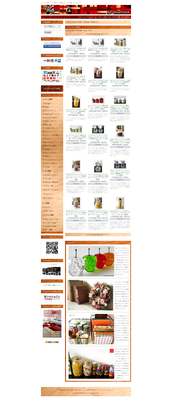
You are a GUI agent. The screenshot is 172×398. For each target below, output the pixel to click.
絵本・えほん (47, 211)
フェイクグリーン (49, 110)
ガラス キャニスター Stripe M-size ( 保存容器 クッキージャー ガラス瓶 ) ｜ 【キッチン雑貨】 (76, 78)
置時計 (45, 107)
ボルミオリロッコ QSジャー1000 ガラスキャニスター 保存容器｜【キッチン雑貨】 (120, 82)
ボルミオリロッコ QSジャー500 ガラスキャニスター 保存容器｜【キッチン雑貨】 (98, 82)
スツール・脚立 (48, 163)
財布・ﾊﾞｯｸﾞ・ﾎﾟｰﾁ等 (50, 219)
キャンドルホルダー (49, 153)
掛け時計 (46, 103)
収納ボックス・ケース (50, 114)
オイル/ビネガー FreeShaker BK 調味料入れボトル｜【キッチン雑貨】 (98, 50)
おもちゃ (46, 207)
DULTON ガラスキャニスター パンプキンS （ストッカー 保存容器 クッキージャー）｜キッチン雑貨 (76, 176)
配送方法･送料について (93, 390)
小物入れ (46, 139)
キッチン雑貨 (77, 22)
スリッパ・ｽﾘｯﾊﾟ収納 (50, 135)
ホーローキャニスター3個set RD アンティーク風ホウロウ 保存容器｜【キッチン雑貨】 (98, 107)
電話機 (45, 149)
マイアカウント (89, 17)
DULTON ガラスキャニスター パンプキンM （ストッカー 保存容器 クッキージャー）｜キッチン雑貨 (76, 213)
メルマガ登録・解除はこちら (51, 285)
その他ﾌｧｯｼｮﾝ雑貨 (49, 226)
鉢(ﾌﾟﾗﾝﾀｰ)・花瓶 (49, 146)
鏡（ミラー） (47, 142)
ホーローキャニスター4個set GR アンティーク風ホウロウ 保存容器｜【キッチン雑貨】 (76, 136)
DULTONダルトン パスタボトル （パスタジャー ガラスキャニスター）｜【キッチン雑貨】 (120, 212)
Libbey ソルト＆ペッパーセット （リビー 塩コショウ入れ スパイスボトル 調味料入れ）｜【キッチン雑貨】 (120, 172)
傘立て (45, 156)
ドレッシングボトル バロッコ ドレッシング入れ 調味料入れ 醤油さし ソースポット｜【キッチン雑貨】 (98, 176)
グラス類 (46, 179)
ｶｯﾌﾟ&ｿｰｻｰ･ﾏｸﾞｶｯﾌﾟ (49, 175)
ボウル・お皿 (47, 186)
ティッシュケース (49, 160)
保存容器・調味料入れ (50, 182)
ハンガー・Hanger (49, 223)
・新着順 (89, 30)
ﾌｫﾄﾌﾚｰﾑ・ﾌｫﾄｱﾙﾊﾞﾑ (49, 117)
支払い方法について (80, 390)
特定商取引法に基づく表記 (66, 390)
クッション (47, 132)
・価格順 (84, 30)
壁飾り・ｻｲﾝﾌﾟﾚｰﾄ (49, 121)
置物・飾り (47, 125)
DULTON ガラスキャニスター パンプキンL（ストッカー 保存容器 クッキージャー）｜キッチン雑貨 (98, 213)
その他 (45, 167)
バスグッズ (47, 194)
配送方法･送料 (116, 17)
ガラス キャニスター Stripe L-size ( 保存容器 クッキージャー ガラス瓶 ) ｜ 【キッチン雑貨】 (120, 50)
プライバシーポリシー (107, 390)
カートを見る (98, 17)
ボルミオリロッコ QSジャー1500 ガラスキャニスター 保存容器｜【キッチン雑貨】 (76, 111)
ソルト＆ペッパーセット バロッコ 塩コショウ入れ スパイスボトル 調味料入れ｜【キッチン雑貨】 (98, 137)
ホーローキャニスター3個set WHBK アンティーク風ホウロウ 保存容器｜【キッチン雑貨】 (120, 107)
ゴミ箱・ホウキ (48, 128)
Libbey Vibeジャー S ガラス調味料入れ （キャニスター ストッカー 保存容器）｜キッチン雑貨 (120, 140)
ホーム (82, 17)
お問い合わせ (125, 17)
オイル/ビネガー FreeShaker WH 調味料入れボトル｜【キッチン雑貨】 (76, 50)
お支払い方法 (107, 17)
